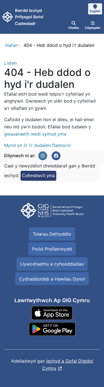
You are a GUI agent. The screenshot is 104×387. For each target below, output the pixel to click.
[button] (42, 155)
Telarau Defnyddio (52, 234)
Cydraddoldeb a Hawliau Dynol (52, 279)
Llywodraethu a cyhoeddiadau (52, 264)
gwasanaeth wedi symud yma (35, 134)
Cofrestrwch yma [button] (38, 175)
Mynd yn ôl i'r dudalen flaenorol (37, 145)
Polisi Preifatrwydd (52, 249)
